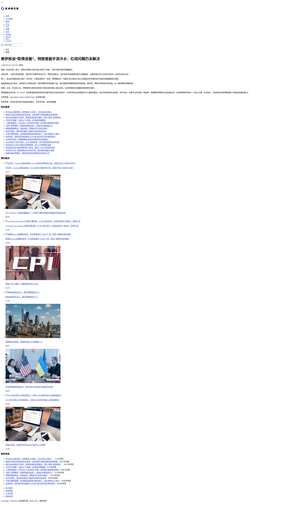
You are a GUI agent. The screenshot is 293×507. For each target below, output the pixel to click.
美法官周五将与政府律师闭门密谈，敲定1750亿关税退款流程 (30, 148)
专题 (7, 29)
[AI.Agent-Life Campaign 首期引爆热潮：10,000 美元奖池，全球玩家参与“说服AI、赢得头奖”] (43, 221)
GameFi (8, 41)
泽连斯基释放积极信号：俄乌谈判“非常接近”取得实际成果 (29, 387)
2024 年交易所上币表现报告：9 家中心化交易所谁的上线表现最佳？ (32, 400)
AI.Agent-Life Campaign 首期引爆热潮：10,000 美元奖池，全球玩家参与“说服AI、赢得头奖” (42, 226)
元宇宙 (8, 35)
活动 (7, 32)
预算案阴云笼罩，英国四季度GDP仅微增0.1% (23, 342)
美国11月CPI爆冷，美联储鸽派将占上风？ (22, 284)
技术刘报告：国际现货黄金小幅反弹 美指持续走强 (25, 131)
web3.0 (8, 37)
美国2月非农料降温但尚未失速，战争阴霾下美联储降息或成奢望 (31, 115)
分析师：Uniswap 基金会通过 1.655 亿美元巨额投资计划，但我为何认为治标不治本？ (39, 168)
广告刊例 (9, 494)
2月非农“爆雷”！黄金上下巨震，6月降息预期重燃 (25, 120)
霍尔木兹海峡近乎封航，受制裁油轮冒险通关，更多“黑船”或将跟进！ (33, 117)
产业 (7, 24)
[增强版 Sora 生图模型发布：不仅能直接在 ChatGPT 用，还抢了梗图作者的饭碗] (38, 234)
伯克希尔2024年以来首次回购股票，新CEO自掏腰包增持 (28, 145)
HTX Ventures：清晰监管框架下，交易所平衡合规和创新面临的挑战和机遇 (35, 213)
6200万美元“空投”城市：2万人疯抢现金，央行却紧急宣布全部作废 (32, 142)
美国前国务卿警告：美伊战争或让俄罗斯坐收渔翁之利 (27, 153)
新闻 (7, 22)
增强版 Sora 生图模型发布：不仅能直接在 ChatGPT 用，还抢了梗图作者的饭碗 (37, 239)
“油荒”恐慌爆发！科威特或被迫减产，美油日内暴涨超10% (29, 126)
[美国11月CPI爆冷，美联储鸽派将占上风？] (32, 279)
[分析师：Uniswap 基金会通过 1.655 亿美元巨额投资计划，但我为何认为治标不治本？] (40, 163)
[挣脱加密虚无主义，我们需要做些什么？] (22, 292)
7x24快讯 (9, 19)
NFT (7, 26)
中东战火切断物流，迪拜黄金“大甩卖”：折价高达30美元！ (29, 112)
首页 (7, 16)
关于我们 (9, 488)
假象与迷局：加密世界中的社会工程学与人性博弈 (25, 445)
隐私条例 (9, 496)
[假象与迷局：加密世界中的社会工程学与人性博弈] (32, 440)
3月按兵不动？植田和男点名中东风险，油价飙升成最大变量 (29, 150)
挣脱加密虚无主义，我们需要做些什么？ (21, 297)
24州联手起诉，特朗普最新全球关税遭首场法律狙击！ (27, 139)
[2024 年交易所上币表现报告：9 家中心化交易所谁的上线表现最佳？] (33, 395)
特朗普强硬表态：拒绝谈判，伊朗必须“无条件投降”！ (27, 128)
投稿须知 (9, 491)
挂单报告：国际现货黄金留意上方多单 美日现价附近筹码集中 (30, 137)
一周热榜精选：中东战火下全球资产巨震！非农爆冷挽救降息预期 (32, 123)
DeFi (7, 39)
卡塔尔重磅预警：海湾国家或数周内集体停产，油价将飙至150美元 (32, 134)
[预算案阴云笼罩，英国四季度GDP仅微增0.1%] (32, 337)
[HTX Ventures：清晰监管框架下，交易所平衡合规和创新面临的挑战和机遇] (32, 208)
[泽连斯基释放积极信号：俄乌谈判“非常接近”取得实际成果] (32, 382)
